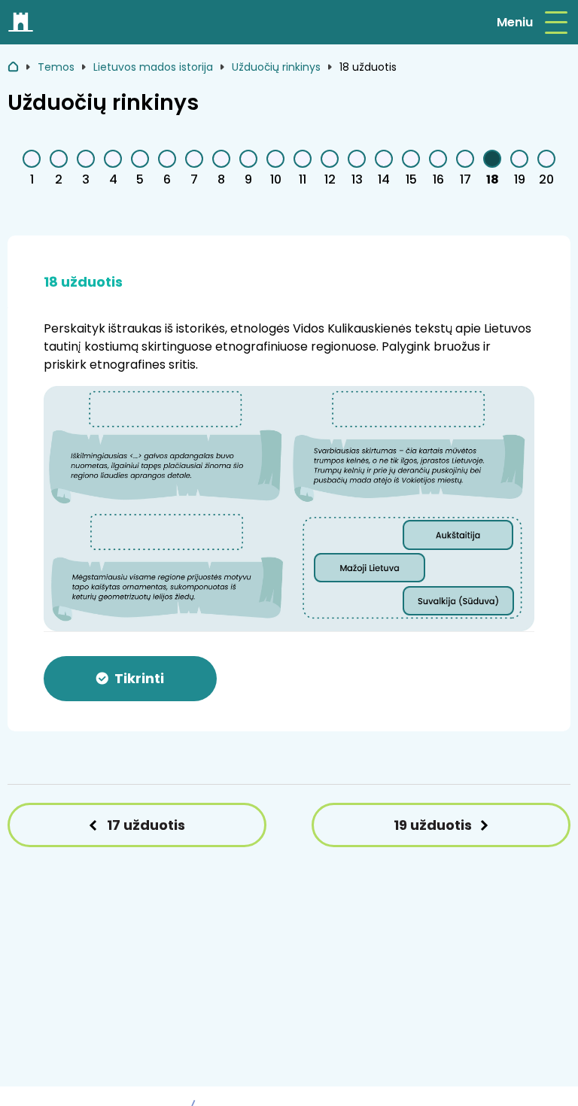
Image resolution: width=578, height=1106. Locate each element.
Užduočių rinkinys (276, 66)
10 (275, 179)
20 (546, 179)
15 (411, 179)
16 (438, 179)
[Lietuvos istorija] (21, 23)
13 (357, 179)
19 (519, 179)
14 (384, 179)
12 (330, 179)
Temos (56, 66)
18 (492, 179)
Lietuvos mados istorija (153, 66)
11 (302, 179)
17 (465, 179)
